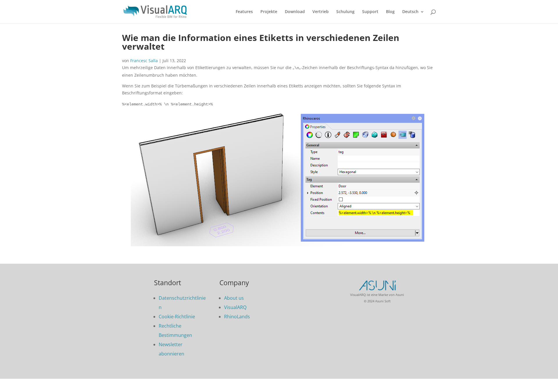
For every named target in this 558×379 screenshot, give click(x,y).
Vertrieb (320, 12)
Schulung (345, 12)
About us (234, 298)
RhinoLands (237, 316)
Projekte (268, 12)
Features (244, 12)
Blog (390, 12)
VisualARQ (235, 307)
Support (370, 12)
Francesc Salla (144, 60)
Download (295, 12)
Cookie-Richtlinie (177, 316)
